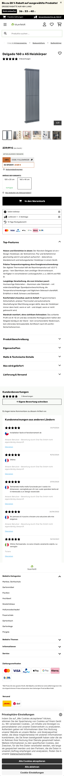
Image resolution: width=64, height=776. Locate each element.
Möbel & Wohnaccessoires (17, 43)
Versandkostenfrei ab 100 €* (50, 17)
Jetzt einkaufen (9, 11)
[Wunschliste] (52, 24)
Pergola (5, 632)
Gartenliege (7, 626)
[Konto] (44, 24)
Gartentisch (7, 621)
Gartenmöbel (8, 587)
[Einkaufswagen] (59, 24)
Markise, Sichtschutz (11, 582)
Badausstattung (39, 43)
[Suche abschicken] (5, 33)
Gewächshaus (8, 604)
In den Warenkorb (34, 201)
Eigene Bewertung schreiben (33, 402)
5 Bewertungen (24, 59)
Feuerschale (7, 615)
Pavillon (5, 593)
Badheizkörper (56, 43)
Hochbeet (6, 598)
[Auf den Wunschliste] (60, 53)
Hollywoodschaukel (11, 610)
